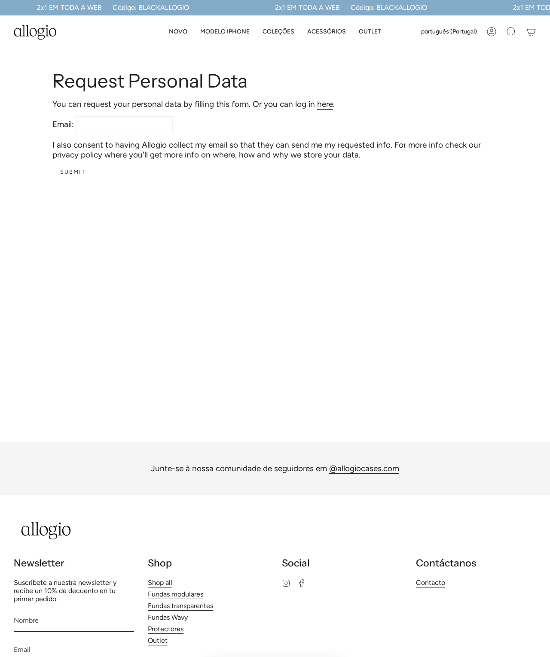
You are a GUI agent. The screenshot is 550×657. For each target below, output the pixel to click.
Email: (63, 124)
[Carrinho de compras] (531, 31)
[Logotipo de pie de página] (46, 530)
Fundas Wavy (168, 617)
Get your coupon (275, 603)
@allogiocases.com (364, 468)
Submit (73, 172)
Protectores (165, 629)
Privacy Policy (291, 644)
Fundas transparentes (180, 606)
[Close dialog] (332, 503)
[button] (225, 32)
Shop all (160, 582)
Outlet (158, 640)
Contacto (430, 582)
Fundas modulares (175, 594)
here (325, 104)
